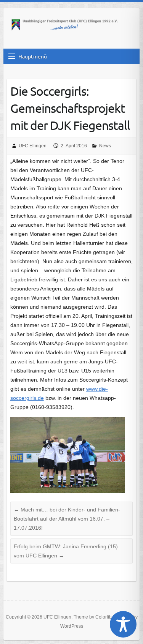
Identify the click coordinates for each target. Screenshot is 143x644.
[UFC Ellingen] (64, 25)
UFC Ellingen (33, 145)
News (105, 145)
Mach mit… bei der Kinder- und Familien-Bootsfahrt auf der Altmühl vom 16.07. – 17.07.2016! (67, 519)
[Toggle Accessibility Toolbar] (123, 624)
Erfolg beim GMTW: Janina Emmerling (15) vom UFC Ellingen (66, 551)
